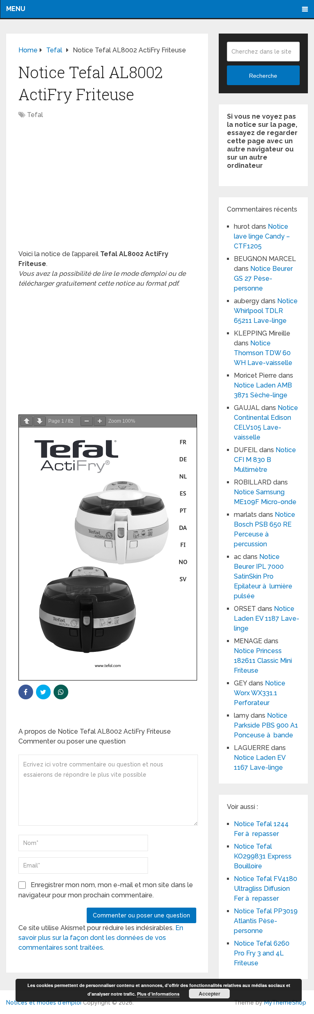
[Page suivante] (40, 421)
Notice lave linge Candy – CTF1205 (262, 236)
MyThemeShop (285, 1002)
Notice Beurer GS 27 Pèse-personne (263, 278)
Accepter (209, 993)
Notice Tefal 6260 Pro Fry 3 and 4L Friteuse (261, 953)
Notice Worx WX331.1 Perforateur (259, 693)
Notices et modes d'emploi (43, 1002)
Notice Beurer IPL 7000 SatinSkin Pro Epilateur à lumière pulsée (263, 576)
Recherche (263, 75)
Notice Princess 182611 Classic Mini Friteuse (263, 660)
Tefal (35, 115)
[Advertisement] (107, 188)
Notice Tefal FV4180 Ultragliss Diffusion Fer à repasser (265, 888)
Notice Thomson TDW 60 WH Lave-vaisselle (263, 353)
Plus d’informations (158, 994)
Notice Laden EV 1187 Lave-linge (266, 618)
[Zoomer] (100, 421)
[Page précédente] (26, 421)
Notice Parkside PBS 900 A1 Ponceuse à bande (266, 725)
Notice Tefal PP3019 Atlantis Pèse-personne (266, 921)
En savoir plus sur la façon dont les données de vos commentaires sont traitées (100, 937)
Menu (15, 9)
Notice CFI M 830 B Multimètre (265, 459)
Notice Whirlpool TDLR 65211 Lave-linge (266, 310)
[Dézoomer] (87, 421)
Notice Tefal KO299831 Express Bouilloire (263, 856)
